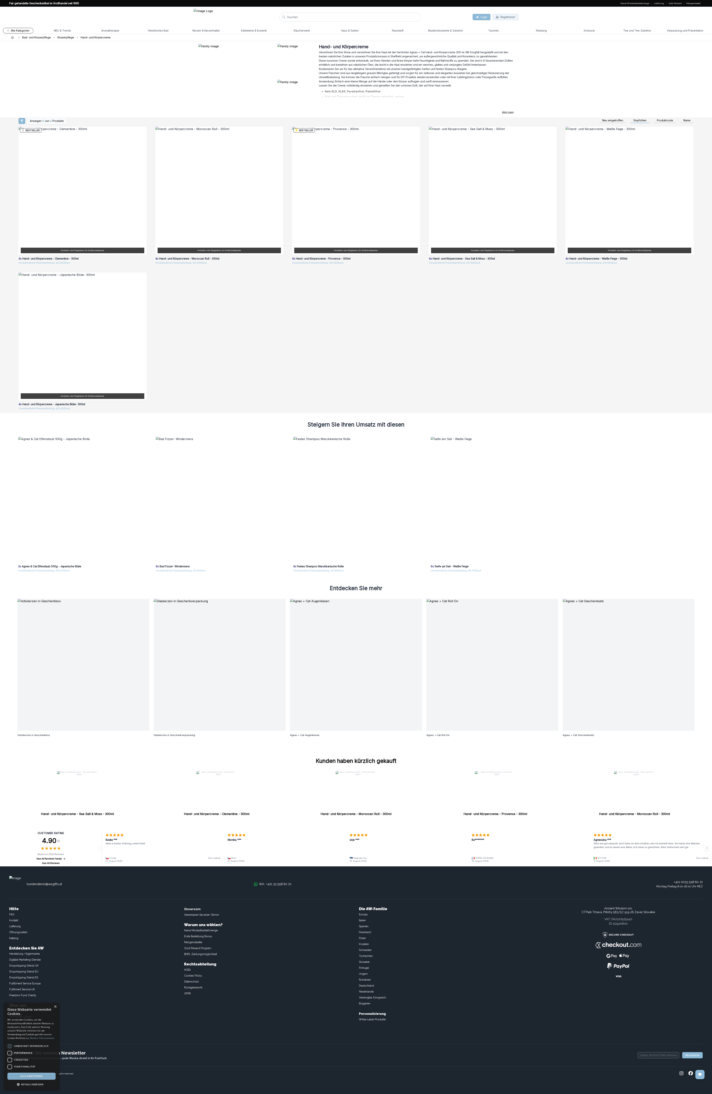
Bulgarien (364, 1003)
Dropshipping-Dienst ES (23, 977)
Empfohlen (640, 120)
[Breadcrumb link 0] (12, 37)
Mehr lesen (508, 112)
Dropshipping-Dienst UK (24, 965)
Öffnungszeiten (18, 932)
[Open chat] (700, 1074)
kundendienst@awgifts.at (44, 884)
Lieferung (15, 926)
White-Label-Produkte (372, 1019)
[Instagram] (681, 1073)
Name (686, 120)
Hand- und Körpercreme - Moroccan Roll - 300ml (356, 814)
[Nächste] (707, 848)
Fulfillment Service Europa (25, 983)
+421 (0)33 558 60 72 (688, 882)
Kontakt (13, 920)
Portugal (364, 967)
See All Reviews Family (49, 858)
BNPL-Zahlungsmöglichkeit (200, 954)
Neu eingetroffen (612, 120)
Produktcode (665, 120)
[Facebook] (690, 1073)
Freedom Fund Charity (22, 995)
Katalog (13, 938)
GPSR (187, 993)
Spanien (363, 926)
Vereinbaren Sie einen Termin (201, 914)
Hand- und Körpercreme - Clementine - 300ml (216, 814)
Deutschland (366, 985)
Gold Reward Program (197, 948)
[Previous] (101, 848)
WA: (275, 884)
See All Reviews (51, 863)
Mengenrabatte (193, 942)
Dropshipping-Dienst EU (23, 971)
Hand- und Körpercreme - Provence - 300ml (495, 814)
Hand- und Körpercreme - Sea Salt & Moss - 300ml (77, 814)
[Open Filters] (22, 121)
